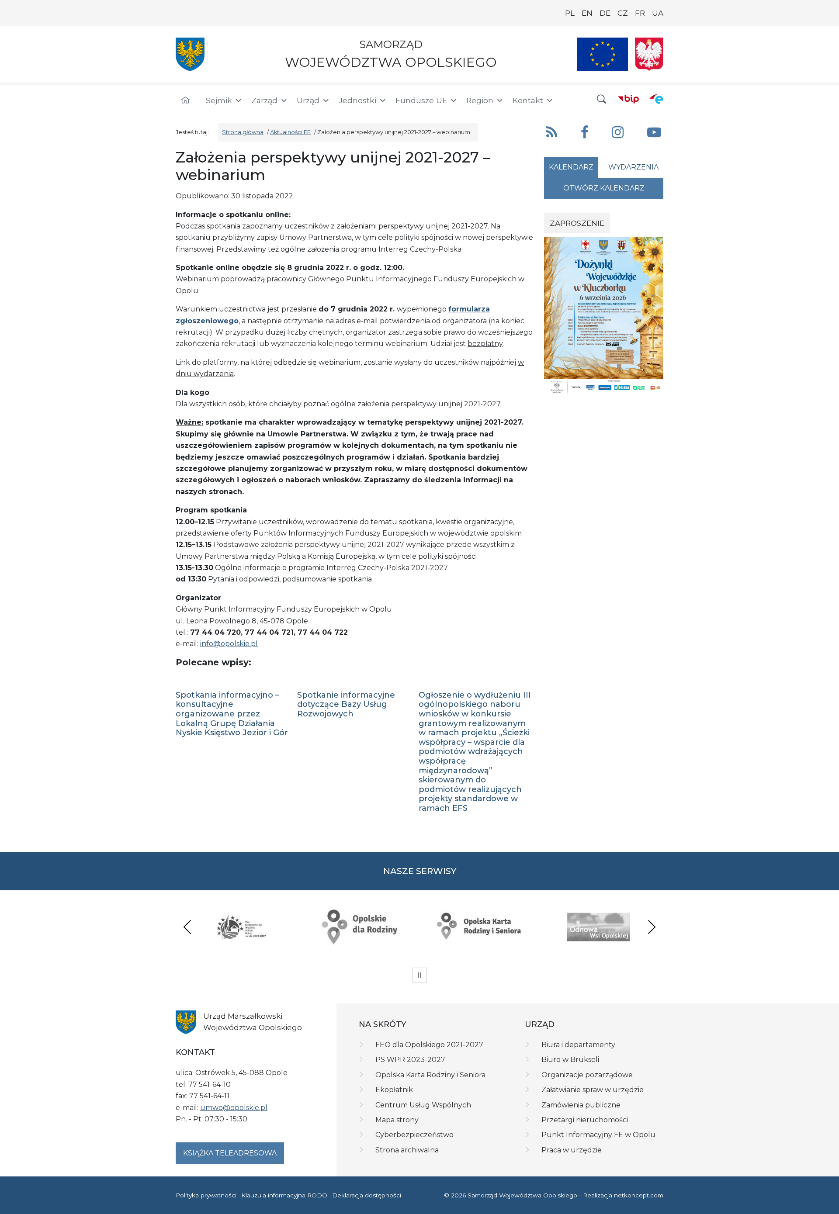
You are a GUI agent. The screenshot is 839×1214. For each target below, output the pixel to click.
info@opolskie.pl (229, 644)
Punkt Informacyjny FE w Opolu (598, 1135)
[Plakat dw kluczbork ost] (603, 315)
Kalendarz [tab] (571, 167)
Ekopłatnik (394, 1090)
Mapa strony (397, 1120)
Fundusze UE (421, 100)
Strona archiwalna (407, 1150)
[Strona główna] (185, 100)
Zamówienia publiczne (581, 1105)
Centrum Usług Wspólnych (423, 1105)
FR (640, 13)
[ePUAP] (656, 99)
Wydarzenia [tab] (633, 167)
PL (570, 13)
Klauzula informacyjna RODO (284, 1195)
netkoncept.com (638, 1195)
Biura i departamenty (578, 1045)
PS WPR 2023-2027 (410, 1059)
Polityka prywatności (206, 1195)
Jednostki (357, 100)
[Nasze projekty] (602, 54)
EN (587, 13)
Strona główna (242, 132)
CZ (622, 13)
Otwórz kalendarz (604, 188)
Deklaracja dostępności (366, 1195)
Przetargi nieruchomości (584, 1120)
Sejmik (219, 100)
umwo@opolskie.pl (233, 1107)
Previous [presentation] (187, 927)
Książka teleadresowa (230, 1153)
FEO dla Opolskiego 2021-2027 (429, 1045)
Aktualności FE (290, 132)
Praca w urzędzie (571, 1150)
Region (479, 100)
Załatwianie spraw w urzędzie (592, 1090)
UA (657, 13)
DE (605, 13)
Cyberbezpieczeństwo (414, 1135)
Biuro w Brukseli (570, 1059)
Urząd (308, 100)
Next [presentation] (651, 927)
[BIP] (628, 99)
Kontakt (528, 100)
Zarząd (264, 100)
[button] (602, 99)
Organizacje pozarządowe (587, 1075)
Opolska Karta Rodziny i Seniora (430, 1075)
